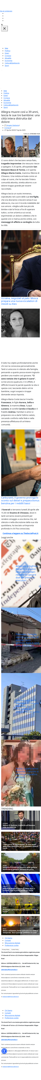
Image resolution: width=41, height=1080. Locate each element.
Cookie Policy (15, 949)
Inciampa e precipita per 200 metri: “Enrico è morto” (20, 910)
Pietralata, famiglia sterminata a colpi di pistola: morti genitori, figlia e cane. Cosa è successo (28, 640)
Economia (8, 61)
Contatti (8, 940)
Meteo (4, 929)
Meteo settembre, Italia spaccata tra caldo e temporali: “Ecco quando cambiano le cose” (20, 932)
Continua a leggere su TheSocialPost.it (20, 533)
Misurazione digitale (12, 943)
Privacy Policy (5, 949)
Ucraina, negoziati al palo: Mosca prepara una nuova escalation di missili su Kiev (19, 301)
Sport (7, 65)
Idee (6, 48)
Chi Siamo (8, 938)
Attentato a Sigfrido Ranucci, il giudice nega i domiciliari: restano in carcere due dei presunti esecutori (27, 573)
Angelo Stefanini (13, 125)
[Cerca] (2, 24)
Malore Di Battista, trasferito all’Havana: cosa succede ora (19, 826)
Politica (7, 51)
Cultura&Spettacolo (12, 63)
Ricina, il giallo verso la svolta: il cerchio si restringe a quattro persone (27, 773)
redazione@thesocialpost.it (10, 996)
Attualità (8, 58)
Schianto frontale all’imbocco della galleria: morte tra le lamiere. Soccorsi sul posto (20, 868)
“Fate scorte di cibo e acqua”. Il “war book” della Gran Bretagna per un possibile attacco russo (20, 846)
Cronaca (8, 56)
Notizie (5, 865)
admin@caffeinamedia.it (9, 970)
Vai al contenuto (6, 11)
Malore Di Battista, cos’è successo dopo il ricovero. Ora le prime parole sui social (19, 889)
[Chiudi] (4, 28)
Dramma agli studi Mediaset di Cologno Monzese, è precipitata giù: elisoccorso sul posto (28, 706)
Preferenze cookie (12, 945)
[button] (4, 1051)
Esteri (7, 53)
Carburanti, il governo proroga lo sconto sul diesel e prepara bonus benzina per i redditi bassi (20, 500)
